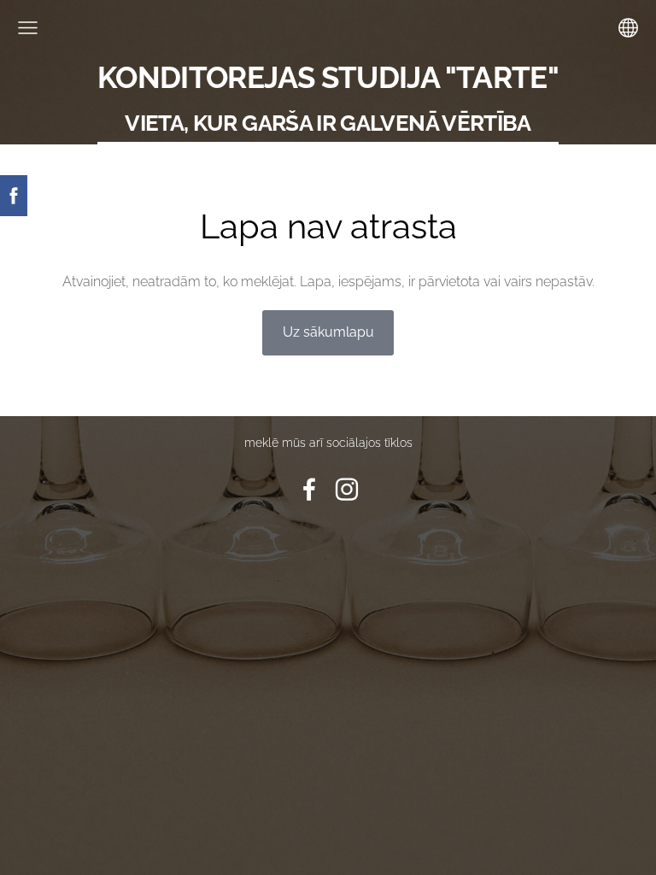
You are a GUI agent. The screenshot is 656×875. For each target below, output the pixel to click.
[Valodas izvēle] (628, 27)
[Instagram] (347, 489)
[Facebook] (309, 489)
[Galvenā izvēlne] (27, 27)
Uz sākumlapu (328, 332)
